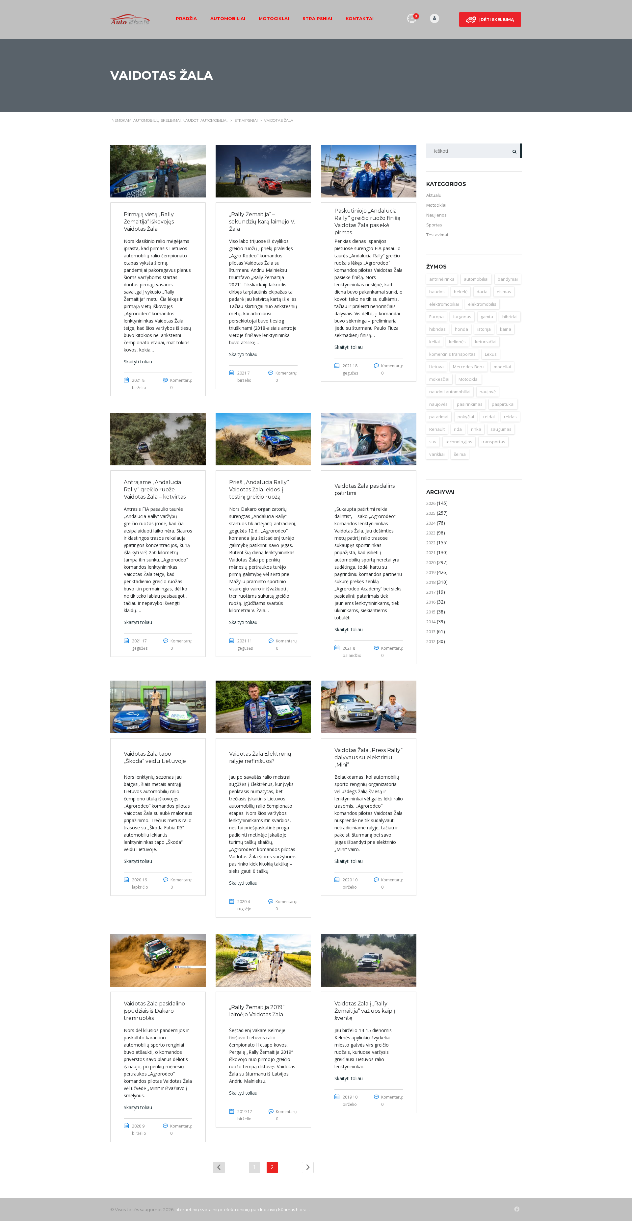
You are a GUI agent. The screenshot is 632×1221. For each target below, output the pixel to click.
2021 (430, 553)
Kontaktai (360, 18)
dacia (482, 292)
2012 (430, 641)
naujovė (488, 392)
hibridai (509, 317)
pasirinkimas (470, 404)
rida (458, 429)
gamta (487, 317)
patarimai (438, 417)
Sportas (434, 225)
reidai (489, 417)
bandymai (508, 279)
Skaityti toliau (138, 361)
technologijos (459, 442)
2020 (430, 562)
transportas (493, 442)
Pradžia (186, 18)
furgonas (462, 317)
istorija (484, 329)
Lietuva (436, 367)
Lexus (491, 354)
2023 (430, 533)
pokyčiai (466, 417)
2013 (430, 632)
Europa (436, 317)
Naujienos (436, 215)
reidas (510, 417)
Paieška (514, 150)
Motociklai (274, 18)
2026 (430, 503)
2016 (430, 602)
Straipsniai (317, 18)
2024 (430, 523)
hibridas (437, 329)
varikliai (437, 454)
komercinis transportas (452, 354)
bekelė (460, 292)
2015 (430, 612)
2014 (430, 622)
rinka (476, 429)
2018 (430, 582)
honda (461, 329)
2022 (430, 543)
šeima (460, 454)
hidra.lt (303, 1209)
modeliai (502, 367)
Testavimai (437, 235)
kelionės (457, 342)
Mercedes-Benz (469, 367)
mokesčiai (439, 379)
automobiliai (476, 279)
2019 (430, 572)
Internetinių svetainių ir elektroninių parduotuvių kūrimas (234, 1209)
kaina (505, 329)
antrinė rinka (442, 279)
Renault (437, 429)
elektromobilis (482, 304)
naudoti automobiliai (449, 392)
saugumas (501, 429)
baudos (437, 292)
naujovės (438, 404)
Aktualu (433, 195)
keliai (434, 342)
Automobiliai (227, 18)
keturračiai (485, 342)
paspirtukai (503, 404)
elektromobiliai (444, 304)
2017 (430, 592)
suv (432, 442)
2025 (430, 513)
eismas (504, 292)
